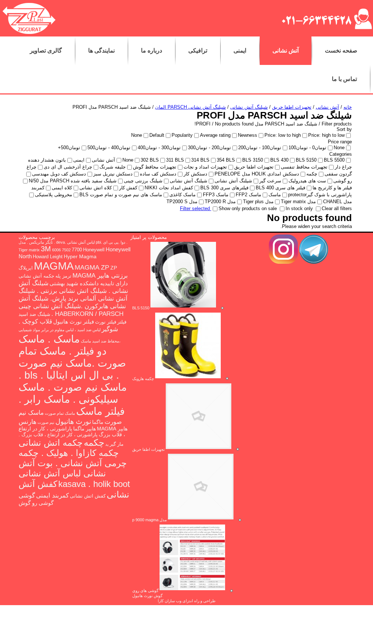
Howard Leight (48, 256)
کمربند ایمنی (52, 495)
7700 (77, 249)
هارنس (27, 421)
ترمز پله (63, 276)
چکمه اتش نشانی (51, 443)
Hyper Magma (80, 256)
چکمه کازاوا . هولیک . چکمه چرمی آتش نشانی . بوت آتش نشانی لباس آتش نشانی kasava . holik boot (74, 468)
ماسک (86, 341)
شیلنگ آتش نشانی (249, 107)
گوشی (27, 495)
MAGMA (54, 266)
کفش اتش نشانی (88, 496)
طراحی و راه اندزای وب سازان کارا (187, 601)
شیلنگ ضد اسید (34, 314)
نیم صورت (46, 422)
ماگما (97, 422)
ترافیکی (197, 50)
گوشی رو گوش (36, 503)
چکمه (94, 442)
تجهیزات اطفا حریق (291, 107)
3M (46, 249)
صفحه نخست (341, 50)
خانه (347, 107)
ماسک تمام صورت (60, 413)
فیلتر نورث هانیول (73, 321)
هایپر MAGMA (112, 429)
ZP (113, 268)
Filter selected (195, 208)
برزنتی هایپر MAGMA (100, 275)
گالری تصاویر (46, 50)
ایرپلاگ (26, 268)
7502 (66, 250)
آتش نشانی (285, 50)
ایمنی (239, 50)
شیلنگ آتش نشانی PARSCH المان (190, 107)
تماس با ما (344, 79)
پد (107, 444)
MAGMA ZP (92, 267)
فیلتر (121, 322)
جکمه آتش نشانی (36, 276)
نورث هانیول (73, 421)
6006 (56, 250)
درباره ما (151, 50)
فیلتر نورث (105, 322)
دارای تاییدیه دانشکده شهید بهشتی (89, 283)
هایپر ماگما (84, 429)
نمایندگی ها (101, 50)
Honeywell (94, 249)
